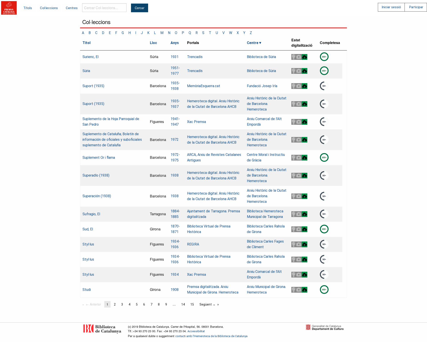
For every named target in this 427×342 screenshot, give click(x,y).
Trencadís (195, 57)
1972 (175, 139)
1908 (175, 290)
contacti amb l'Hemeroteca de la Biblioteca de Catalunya (211, 336)
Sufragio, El (91, 214)
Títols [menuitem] (27, 8)
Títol (87, 43)
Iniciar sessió (391, 7)
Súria (86, 71)
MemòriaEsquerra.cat (203, 86)
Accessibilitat (196, 331)
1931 (175, 57)
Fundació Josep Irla (262, 86)
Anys (175, 43)
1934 (175, 274)
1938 (175, 175)
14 (183, 304)
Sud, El (88, 229)
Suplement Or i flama (99, 157)
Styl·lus (88, 244)
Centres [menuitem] (72, 8)
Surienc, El (91, 57)
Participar (416, 7)
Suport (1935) (93, 86)
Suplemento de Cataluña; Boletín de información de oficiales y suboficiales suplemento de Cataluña (112, 139)
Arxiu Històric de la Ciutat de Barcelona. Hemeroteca (266, 103)
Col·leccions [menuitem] (49, 8)
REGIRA (193, 244)
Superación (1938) (97, 196)
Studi (87, 290)
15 (192, 304)
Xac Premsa (196, 122)
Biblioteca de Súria (261, 57)
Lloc (153, 43)
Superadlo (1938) (96, 175)
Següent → (207, 304)
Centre (252, 43)
